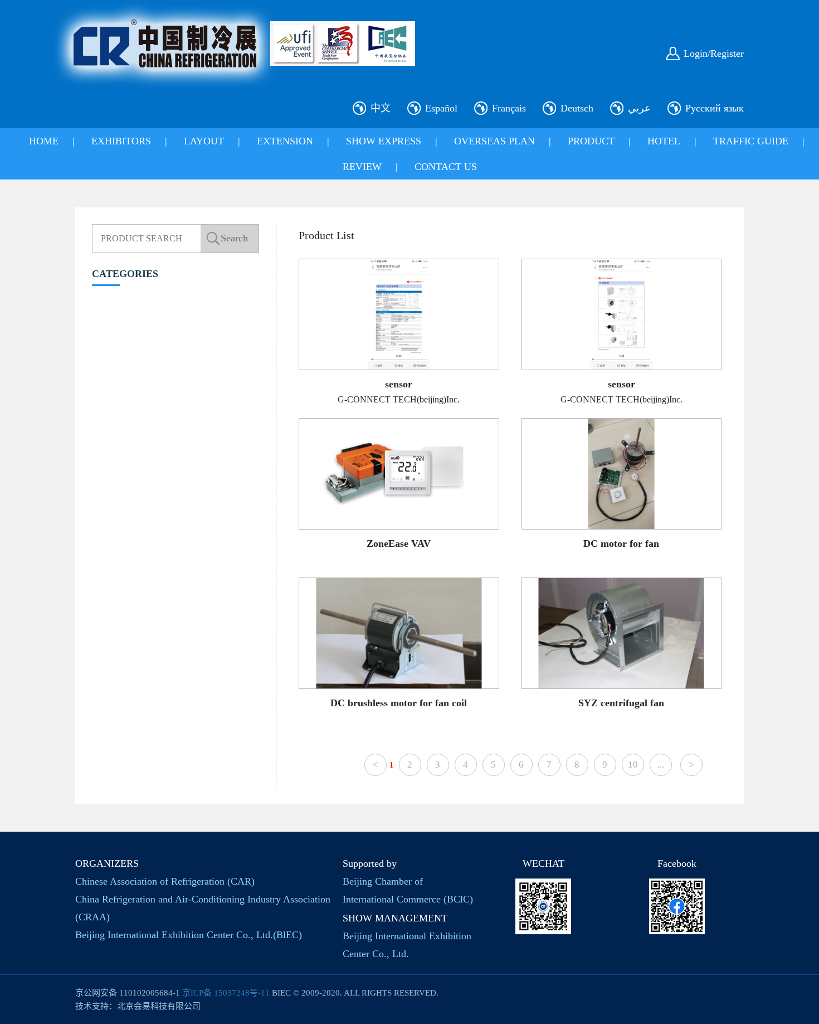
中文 (380, 108)
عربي (639, 108)
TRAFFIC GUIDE (750, 141)
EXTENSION (285, 141)
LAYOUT (204, 141)
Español (441, 108)
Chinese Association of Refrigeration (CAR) (165, 881)
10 (633, 764)
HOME (43, 141)
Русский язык (714, 108)
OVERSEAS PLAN (494, 141)
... (660, 764)
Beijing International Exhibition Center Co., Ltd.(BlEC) (188, 934)
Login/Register (714, 53)
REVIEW (362, 166)
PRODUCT (591, 141)
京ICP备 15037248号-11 (226, 992)
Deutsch (576, 108)
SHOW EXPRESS (383, 141)
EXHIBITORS (121, 141)
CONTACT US (446, 166)
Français (509, 108)
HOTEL (663, 141)
